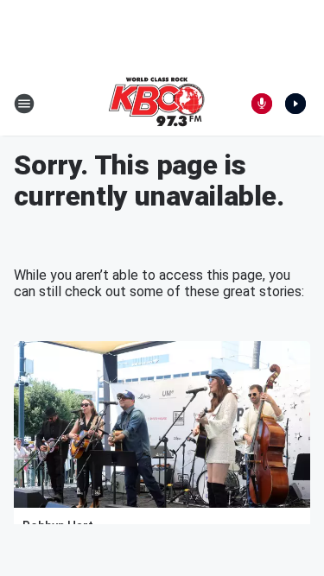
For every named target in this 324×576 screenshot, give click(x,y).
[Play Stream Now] (295, 103)
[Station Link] (156, 103)
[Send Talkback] (261, 103)
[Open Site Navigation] (24, 103)
